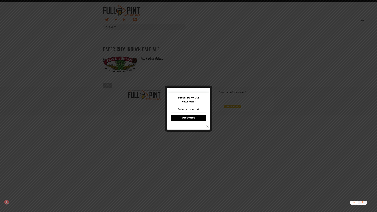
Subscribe (188, 117)
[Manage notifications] (6, 202)
